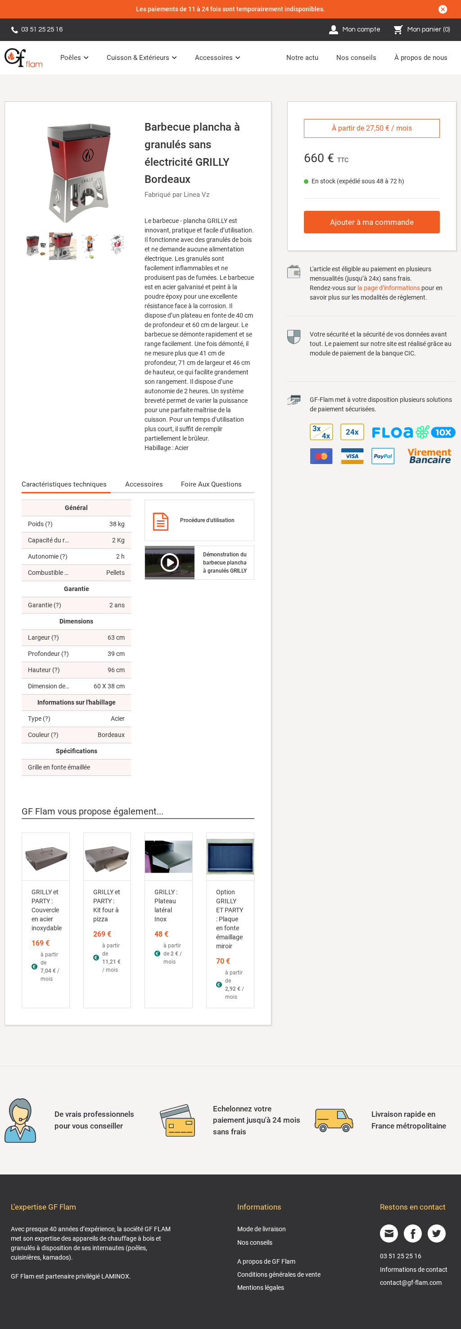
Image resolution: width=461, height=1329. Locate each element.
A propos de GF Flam (266, 1261)
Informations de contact (413, 1269)
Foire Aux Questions (211, 484)
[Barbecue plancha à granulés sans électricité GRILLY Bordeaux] (76, 172)
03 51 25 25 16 (42, 29)
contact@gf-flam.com (411, 1282)
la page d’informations (388, 287)
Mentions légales (260, 1287)
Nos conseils (356, 58)
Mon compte (361, 29)
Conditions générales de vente (279, 1274)
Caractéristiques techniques (64, 484)
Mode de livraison (261, 1229)
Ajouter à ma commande (372, 222)
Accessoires (214, 58)
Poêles (70, 58)
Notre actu (302, 58)
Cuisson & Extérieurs (138, 58)
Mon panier (428, 29)
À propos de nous (420, 58)
